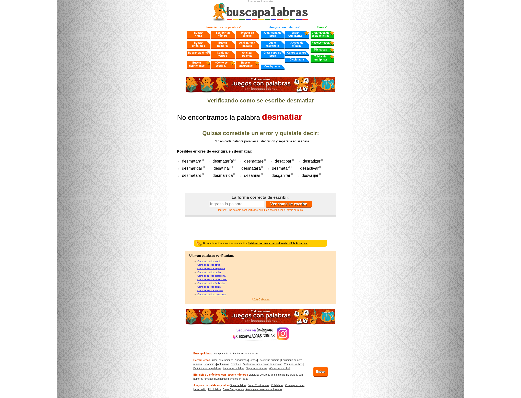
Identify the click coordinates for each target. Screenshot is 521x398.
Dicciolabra (297, 59)
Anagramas (241, 360)
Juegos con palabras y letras (211, 385)
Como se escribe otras (208, 265)
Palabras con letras (233, 368)
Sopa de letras (238, 385)
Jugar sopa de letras (272, 34)
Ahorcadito (200, 389)
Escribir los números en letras (231, 378)
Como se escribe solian (209, 287)
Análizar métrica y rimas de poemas (262, 364)
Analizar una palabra (247, 44)
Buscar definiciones (197, 64)
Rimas (253, 360)
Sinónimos (210, 364)
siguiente (265, 299)
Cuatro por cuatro (294, 385)
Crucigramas (272, 66)
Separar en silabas (256, 368)
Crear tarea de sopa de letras (320, 34)
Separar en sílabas (247, 34)
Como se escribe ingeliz (209, 261)
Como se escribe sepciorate (211, 268)
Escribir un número (223, 34)
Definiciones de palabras (207, 368)
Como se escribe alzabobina (211, 276)
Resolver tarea (320, 42)
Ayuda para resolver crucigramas (263, 389)
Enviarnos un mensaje (245, 353)
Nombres (236, 364)
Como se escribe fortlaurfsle (211, 283)
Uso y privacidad (221, 353)
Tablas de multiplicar (320, 58)
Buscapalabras (202, 353)
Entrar (320, 372)
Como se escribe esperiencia (211, 294)
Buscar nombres (222, 44)
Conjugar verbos (223, 54)
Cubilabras (277, 385)
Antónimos (223, 364)
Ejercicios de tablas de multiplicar (267, 374)
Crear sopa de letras (272, 54)
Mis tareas (320, 49)
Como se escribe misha (209, 272)
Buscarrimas (198, 34)
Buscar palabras (198, 52)
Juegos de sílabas (296, 44)
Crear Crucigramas (233, 389)
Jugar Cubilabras (295, 34)
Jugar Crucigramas (258, 385)
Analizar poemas (247, 54)
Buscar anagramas (246, 64)
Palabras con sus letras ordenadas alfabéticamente (278, 243)
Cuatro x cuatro (296, 52)
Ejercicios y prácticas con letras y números (220, 374)
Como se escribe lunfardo (210, 290)
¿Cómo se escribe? (221, 64)
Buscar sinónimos (198, 44)
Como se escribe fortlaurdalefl (212, 279)
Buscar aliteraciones (222, 360)
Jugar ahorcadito (272, 44)
